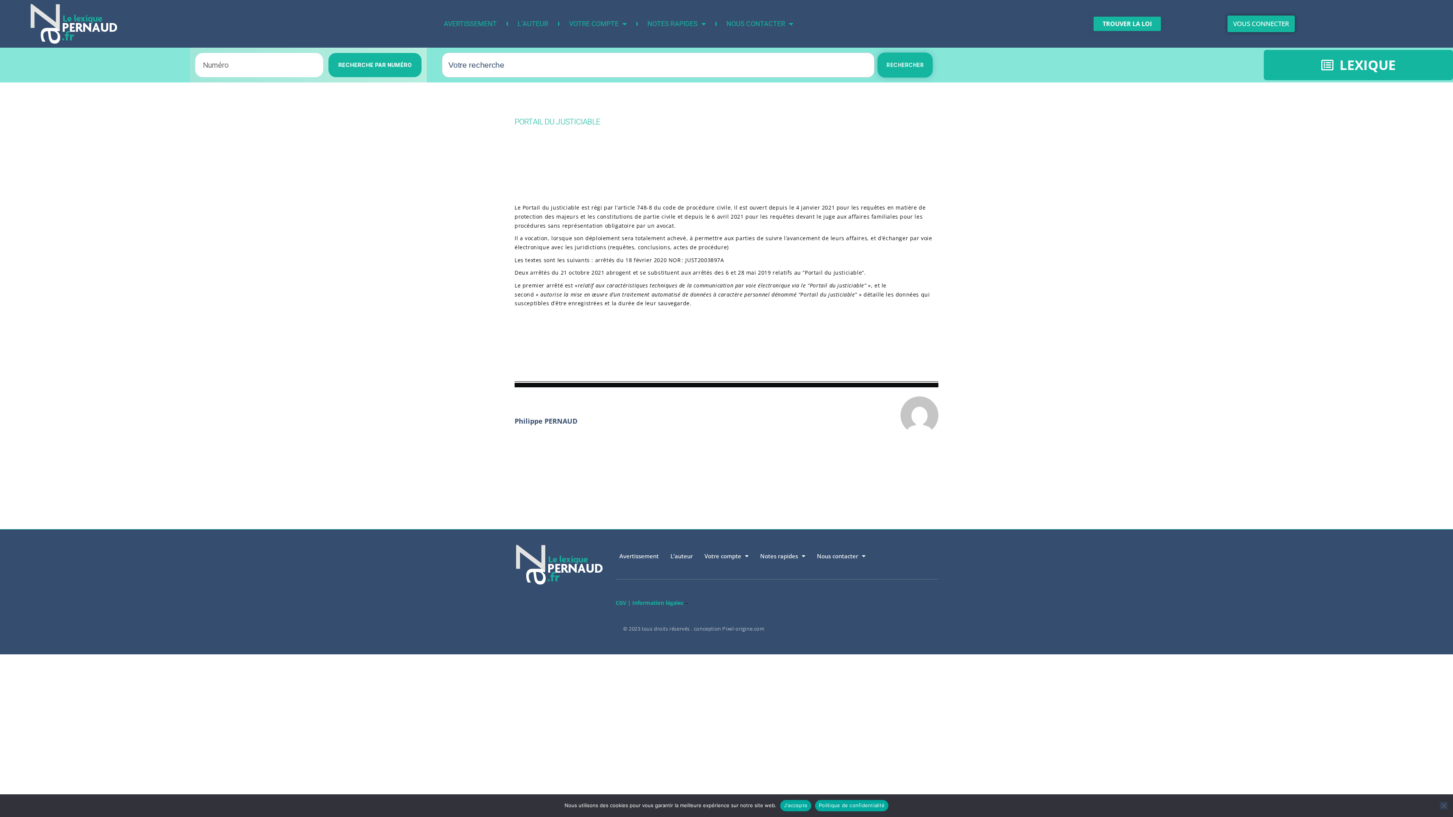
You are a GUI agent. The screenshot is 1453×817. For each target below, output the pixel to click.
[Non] (1443, 805)
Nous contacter (755, 24)
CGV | (623, 602)
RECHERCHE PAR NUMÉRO (375, 65)
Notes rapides (672, 24)
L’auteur (533, 24)
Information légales (657, 602)
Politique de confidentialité (852, 805)
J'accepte (795, 805)
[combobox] (658, 65)
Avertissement (470, 24)
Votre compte (594, 24)
